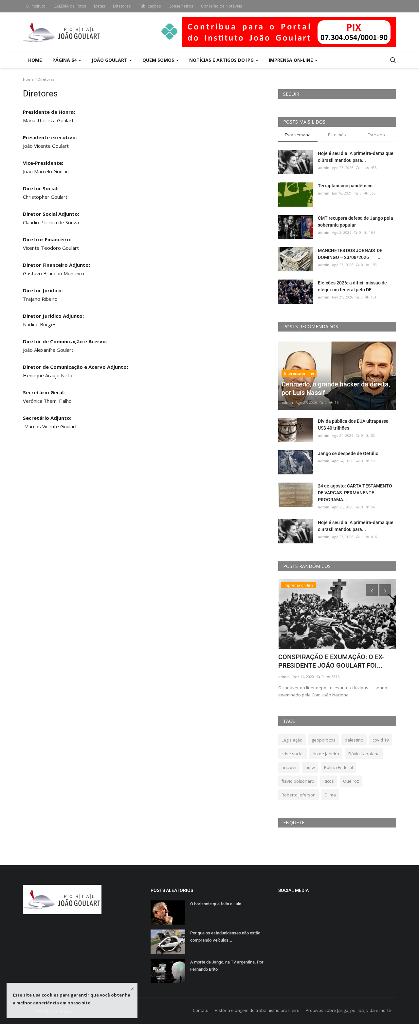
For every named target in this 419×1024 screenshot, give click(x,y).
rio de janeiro (326, 754)
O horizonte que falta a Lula (215, 903)
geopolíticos (324, 740)
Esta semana (298, 135)
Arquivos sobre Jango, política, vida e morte (348, 1010)
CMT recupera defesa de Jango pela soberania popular (355, 221)
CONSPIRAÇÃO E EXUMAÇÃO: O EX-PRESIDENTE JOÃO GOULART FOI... (331, 661)
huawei (289, 767)
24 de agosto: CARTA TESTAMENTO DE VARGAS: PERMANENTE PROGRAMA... (355, 492)
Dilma (330, 795)
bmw (310, 767)
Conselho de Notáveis (221, 6)
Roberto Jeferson (299, 795)
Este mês (337, 135)
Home (35, 60)
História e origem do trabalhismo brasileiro (257, 1010)
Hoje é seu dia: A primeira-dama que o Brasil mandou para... (355, 157)
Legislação (292, 740)
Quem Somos (158, 60)
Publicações (149, 6)
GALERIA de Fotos (69, 6)
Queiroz (351, 781)
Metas (99, 6)
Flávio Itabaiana (364, 754)
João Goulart (110, 60)
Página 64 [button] (65, 60)
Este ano (376, 135)
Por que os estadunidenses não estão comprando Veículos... (225, 936)
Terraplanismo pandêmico (345, 185)
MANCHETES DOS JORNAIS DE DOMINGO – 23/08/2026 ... (350, 254)
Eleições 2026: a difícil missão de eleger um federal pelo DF (352, 286)
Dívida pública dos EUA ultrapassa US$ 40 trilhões (353, 424)
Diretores (122, 6)
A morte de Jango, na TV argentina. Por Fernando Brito (227, 966)
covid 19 (381, 740)
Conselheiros (181, 6)
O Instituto (36, 6)
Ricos (328, 781)
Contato (201, 1010)
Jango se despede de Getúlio (348, 453)
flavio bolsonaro (298, 781)
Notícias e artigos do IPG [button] (222, 60)
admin (323, 167)
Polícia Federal (338, 767)
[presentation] (372, 590)
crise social (292, 754)
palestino (354, 740)
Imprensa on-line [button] (291, 60)
